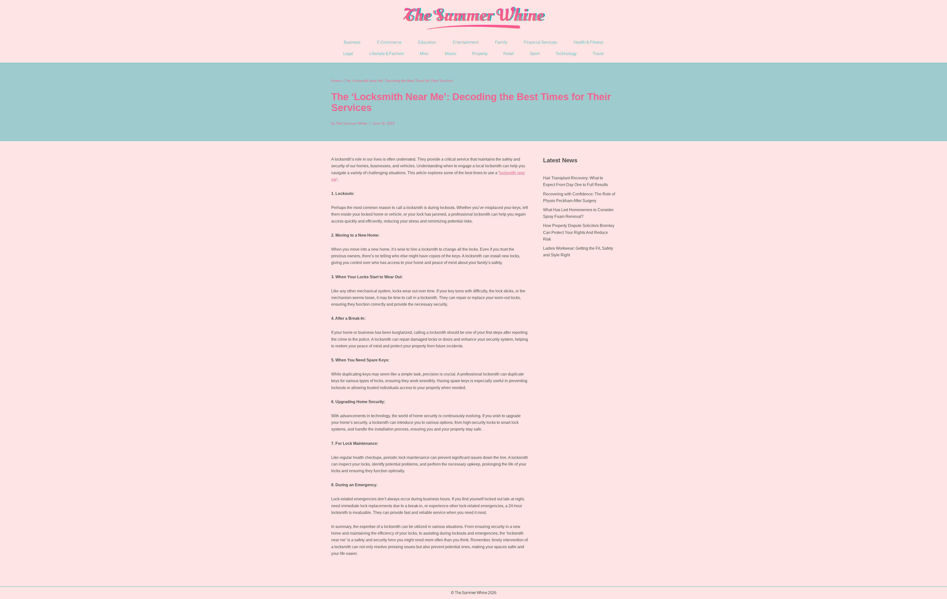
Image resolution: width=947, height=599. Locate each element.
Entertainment (465, 42)
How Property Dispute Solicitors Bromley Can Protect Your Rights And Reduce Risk (578, 232)
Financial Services (540, 42)
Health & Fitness (588, 42)
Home (336, 81)
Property (480, 53)
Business (352, 42)
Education (427, 42)
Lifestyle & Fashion (386, 53)
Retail (508, 53)
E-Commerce (389, 42)
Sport (535, 53)
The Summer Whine (351, 123)
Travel (598, 53)
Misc (424, 53)
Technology (566, 53)
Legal (348, 53)
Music (450, 53)
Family (501, 42)
